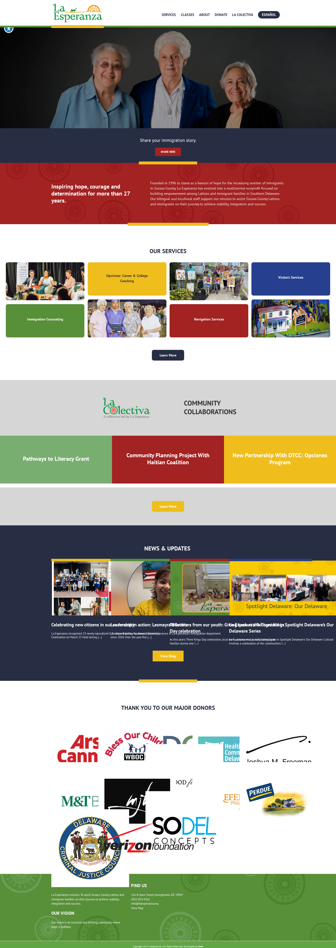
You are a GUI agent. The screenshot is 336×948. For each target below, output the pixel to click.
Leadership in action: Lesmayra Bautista (149, 625)
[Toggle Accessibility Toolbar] (8, 28)
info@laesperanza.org (144, 903)
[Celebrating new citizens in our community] (108, 588)
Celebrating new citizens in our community (92, 625)
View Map (137, 908)
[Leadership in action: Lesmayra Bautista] (168, 588)
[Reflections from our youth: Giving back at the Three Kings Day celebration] (227, 588)
